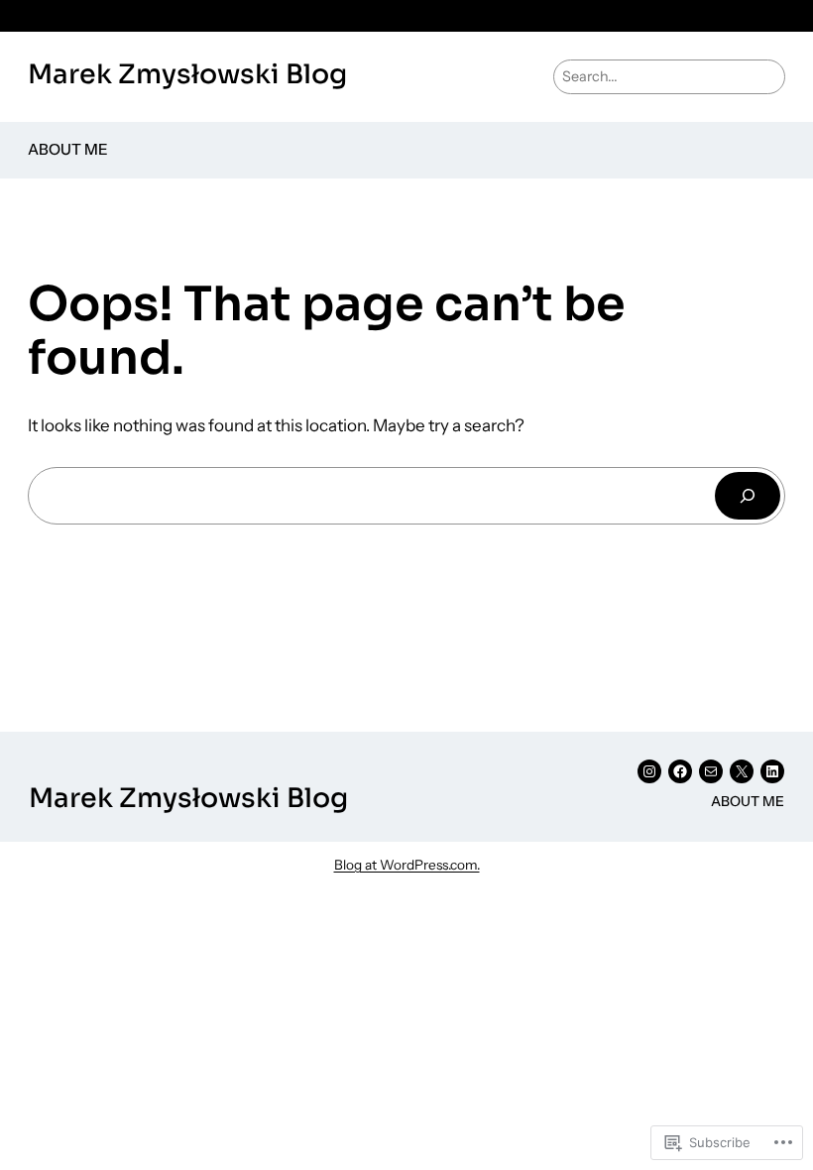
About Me (68, 149)
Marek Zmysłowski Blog (187, 74)
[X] (742, 771)
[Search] (747, 495)
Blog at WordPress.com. (407, 865)
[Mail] (711, 771)
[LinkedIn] (772, 771)
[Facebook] (680, 771)
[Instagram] (649, 771)
